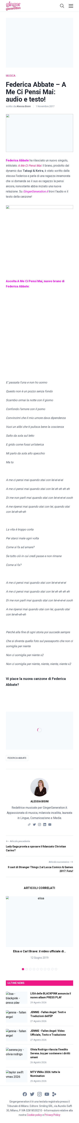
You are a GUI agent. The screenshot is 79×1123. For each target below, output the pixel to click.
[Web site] (29, 824)
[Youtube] (47, 1094)
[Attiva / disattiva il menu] (71, 5)
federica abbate (17, 758)
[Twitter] (34, 824)
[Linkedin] (44, 824)
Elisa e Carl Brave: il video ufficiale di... (39, 951)
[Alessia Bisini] (39, 787)
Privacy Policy (52, 1114)
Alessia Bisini (24, 106)
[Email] (49, 824)
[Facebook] (25, 1094)
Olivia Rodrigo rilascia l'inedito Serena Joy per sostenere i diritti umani (50, 1053)
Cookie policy (34, 1114)
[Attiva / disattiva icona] (62, 5)
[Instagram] (39, 824)
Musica (10, 75)
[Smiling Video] (54, 1094)
